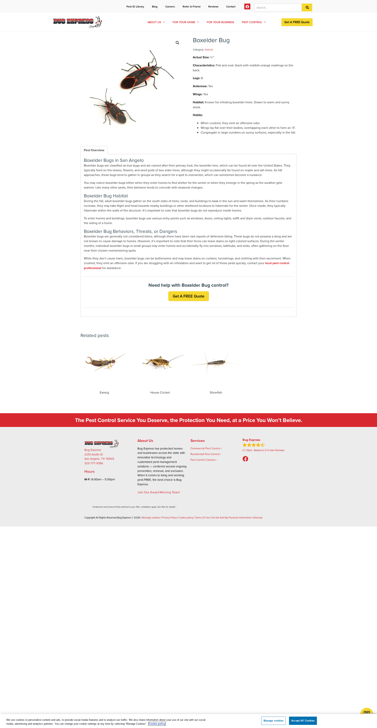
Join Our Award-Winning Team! (158, 492)
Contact (230, 6)
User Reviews (274, 450)
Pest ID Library (135, 6)
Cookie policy (185, 517)
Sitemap (257, 517)
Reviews (213, 6)
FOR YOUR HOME (184, 22)
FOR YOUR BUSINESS (220, 22)
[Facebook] (247, 7)
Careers (170, 6)
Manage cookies (151, 517)
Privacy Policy (169, 517)
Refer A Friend (191, 6)
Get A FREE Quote (297, 22)
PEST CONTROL (252, 22)
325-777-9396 (93, 463)
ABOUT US (154, 22)
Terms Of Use (202, 517)
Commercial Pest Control (205, 448)
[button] (177, 42)
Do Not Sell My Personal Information (231, 517)
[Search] (307, 8)
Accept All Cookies (303, 720)
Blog (154, 6)
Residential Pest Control (205, 454)
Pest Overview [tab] (94, 150)
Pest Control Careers (203, 460)
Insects (209, 49)
